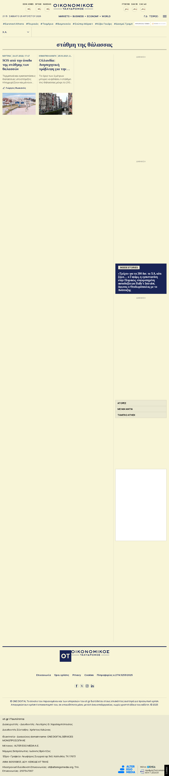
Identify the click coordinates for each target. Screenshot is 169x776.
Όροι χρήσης (61, 675)
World (106, 16)
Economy (93, 16)
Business (78, 16)
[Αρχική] (65, 656)
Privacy (76, 675)
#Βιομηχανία (63, 23)
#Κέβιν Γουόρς (103, 23)
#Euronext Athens (13, 23)
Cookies (89, 675)
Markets (64, 16)
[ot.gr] (73, 8)
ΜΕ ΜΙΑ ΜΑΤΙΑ (125, 409)
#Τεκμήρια (46, 23)
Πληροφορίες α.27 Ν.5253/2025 (115, 675)
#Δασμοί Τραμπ (123, 23)
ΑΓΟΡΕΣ (122, 403)
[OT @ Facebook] (76, 686)
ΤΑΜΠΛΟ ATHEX (126, 414)
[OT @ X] (82, 686)
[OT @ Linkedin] (92, 686)
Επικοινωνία (43, 675)
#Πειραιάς (32, 23)
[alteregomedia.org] (126, 772)
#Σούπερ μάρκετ (83, 23)
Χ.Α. (4, 32)
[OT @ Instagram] (87, 686)
